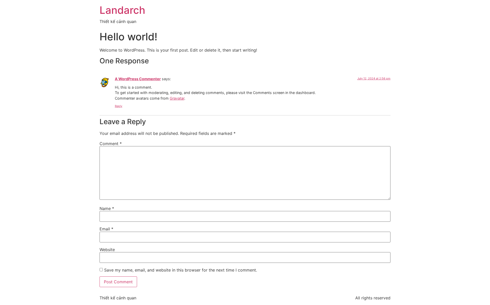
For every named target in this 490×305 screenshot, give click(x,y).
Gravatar (177, 98)
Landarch (122, 10)
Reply (118, 106)
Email (106, 229)
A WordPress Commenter (138, 79)
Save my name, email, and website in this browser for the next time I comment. (180, 270)
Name (107, 208)
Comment (111, 144)
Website (107, 250)
